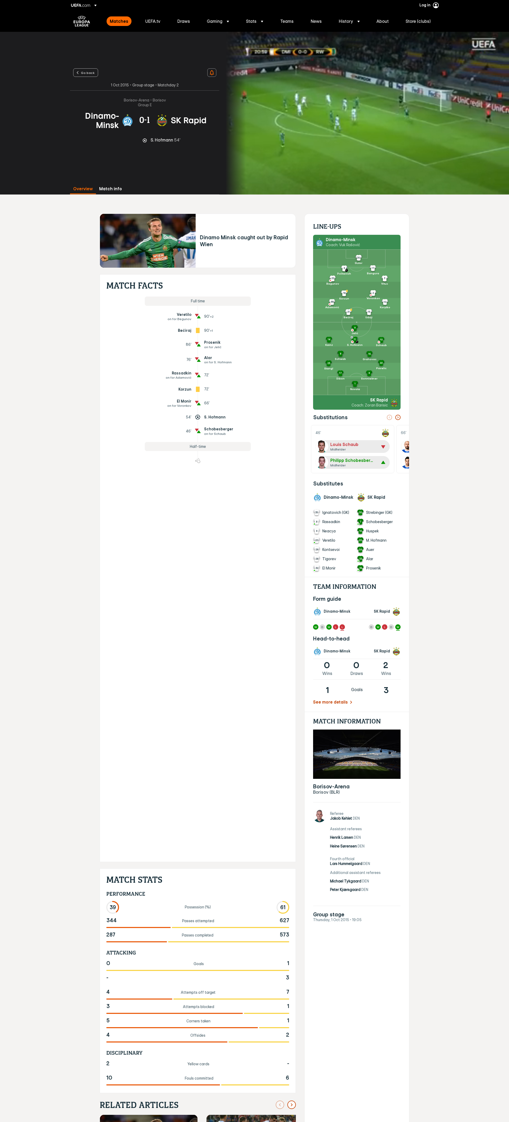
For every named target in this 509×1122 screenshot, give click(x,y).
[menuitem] (120, 21)
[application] (364, 113)
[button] (217, 21)
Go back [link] (88, 72)
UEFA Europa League (82, 21)
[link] (119, 21)
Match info (110, 189)
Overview (83, 189)
